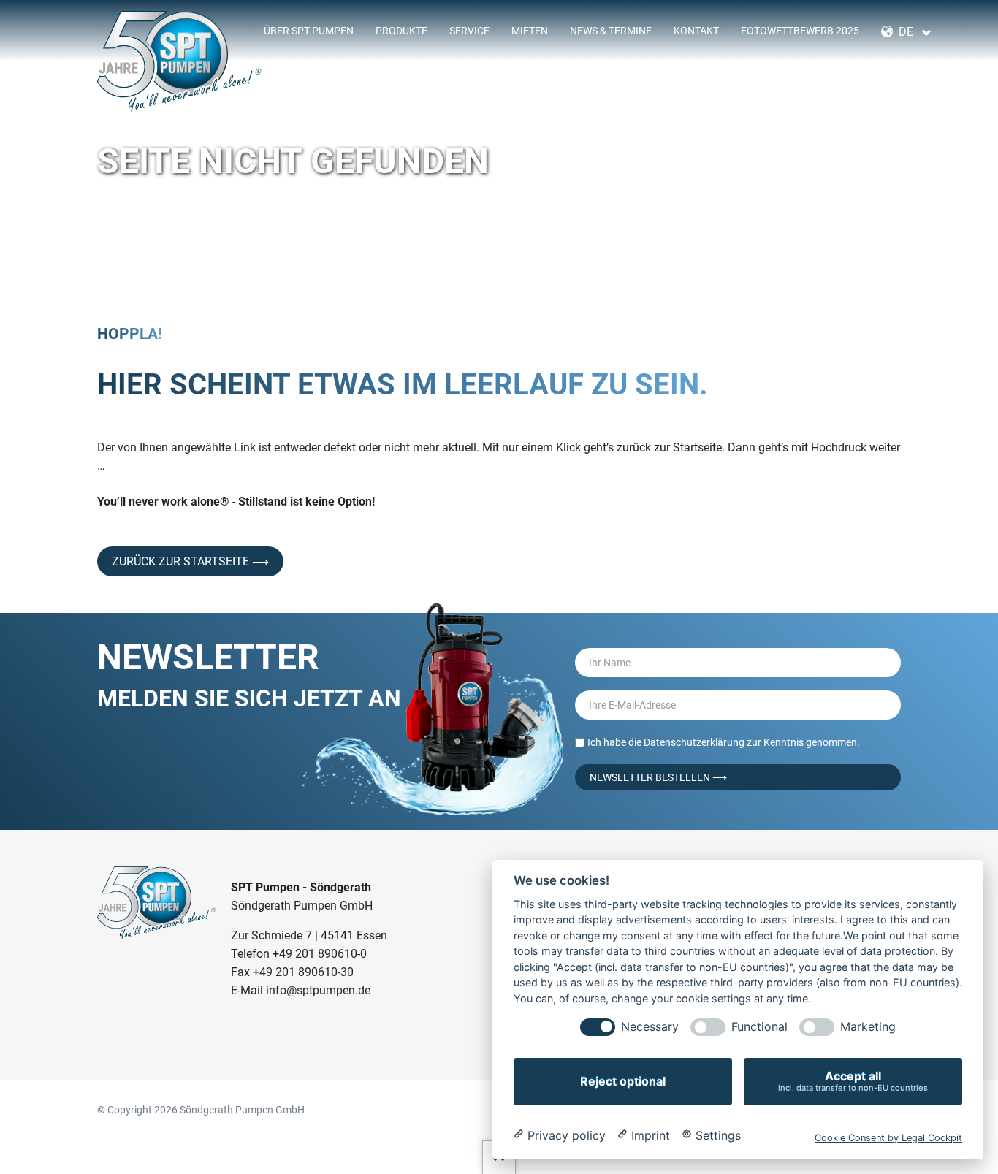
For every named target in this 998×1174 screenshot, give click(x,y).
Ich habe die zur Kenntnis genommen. (723, 742)
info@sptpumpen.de (318, 990)
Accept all (853, 1081)
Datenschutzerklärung (694, 742)
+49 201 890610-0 (320, 954)
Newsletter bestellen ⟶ (658, 777)
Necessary (650, 1027)
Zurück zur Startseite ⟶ (190, 561)
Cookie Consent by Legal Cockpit (888, 1137)
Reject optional (623, 1081)
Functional (759, 1027)
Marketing (868, 1027)
